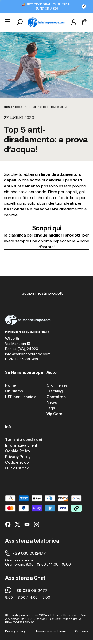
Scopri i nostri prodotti (42, 293)
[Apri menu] (7, 21)
